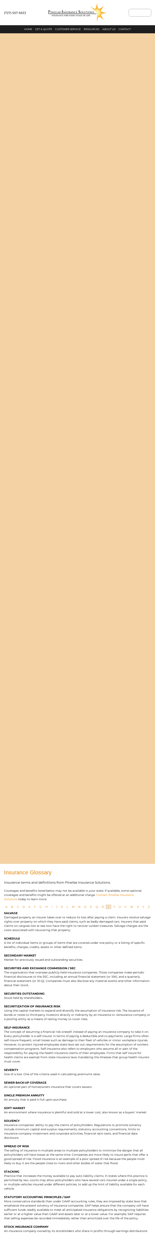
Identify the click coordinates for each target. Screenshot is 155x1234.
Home (28, 29)
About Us (108, 29)
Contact (124, 29)
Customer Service (68, 29)
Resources (91, 29)
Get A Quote (43, 29)
